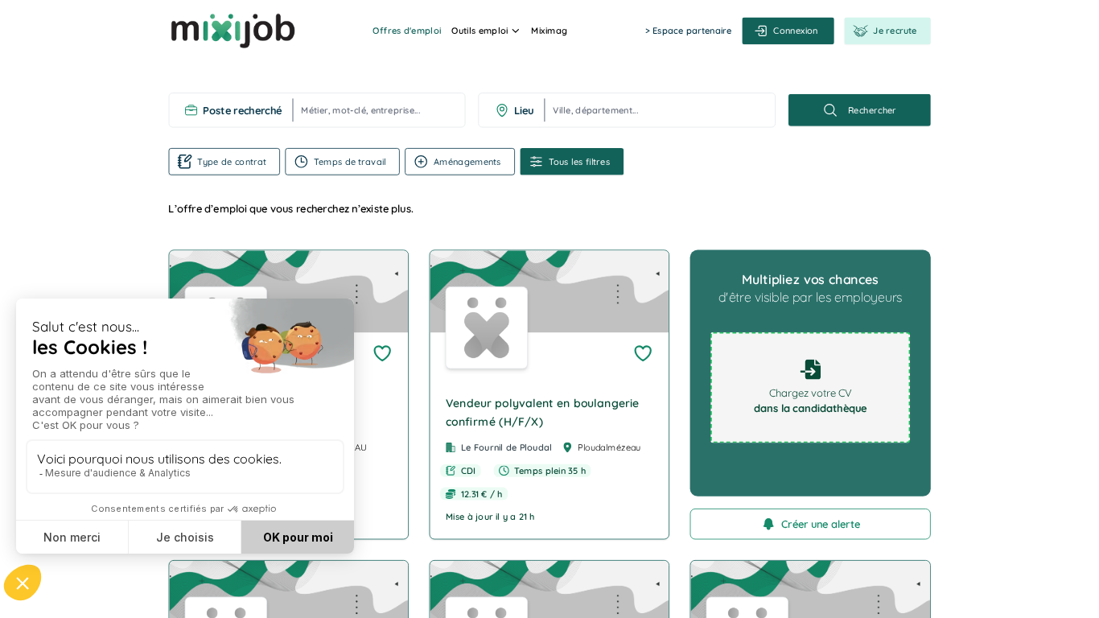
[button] (550, 394)
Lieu (524, 110)
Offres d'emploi (407, 30)
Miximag (549, 30)
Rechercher (872, 110)
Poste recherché (242, 110)
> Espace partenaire (688, 30)
